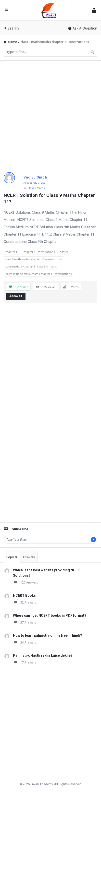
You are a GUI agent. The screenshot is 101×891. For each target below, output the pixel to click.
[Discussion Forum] (50, 10)
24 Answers (28, 642)
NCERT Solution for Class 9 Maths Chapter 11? (50, 198)
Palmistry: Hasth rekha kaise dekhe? (43, 655)
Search (13, 28)
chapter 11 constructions (39, 252)
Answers (28, 557)
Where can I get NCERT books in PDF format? (49, 615)
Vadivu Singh (35, 177)
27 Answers (28, 622)
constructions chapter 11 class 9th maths (31, 266)
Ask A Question (85, 28)
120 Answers (29, 582)
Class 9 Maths (36, 188)
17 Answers (28, 662)
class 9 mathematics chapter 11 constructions (33, 259)
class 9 (64, 252)
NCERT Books (24, 595)
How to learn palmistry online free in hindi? (47, 635)
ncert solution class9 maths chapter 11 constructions (38, 274)
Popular (11, 557)
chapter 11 (12, 252)
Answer (16, 296)
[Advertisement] (50, 114)
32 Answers (28, 602)
